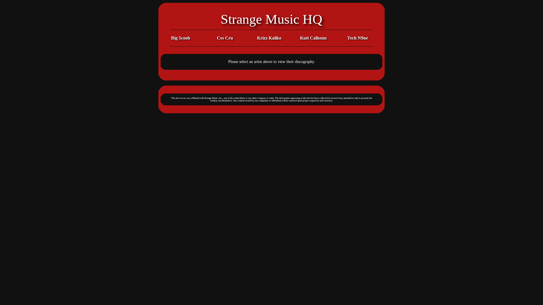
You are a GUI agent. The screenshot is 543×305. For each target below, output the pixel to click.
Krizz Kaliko (269, 38)
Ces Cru (225, 38)
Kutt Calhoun (313, 38)
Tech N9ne (357, 38)
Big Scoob (180, 38)
